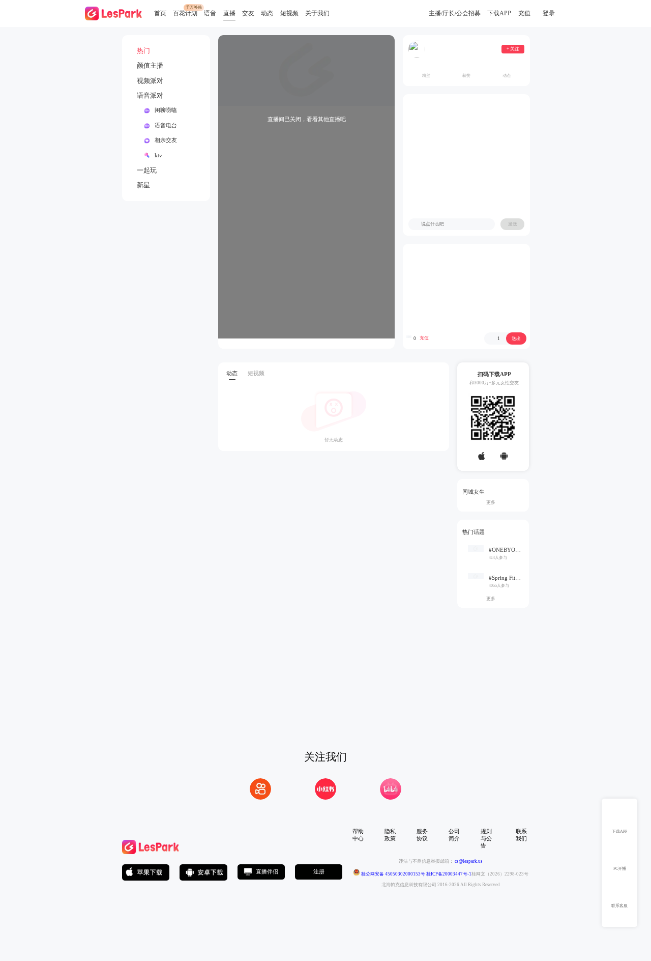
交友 (248, 13)
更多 (492, 502)
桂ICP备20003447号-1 (448, 874)
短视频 (289, 13)
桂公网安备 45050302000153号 (392, 874)
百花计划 (185, 13)
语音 (210, 13)
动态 (267, 13)
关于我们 (317, 13)
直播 (229, 13)
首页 (160, 13)
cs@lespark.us (469, 861)
